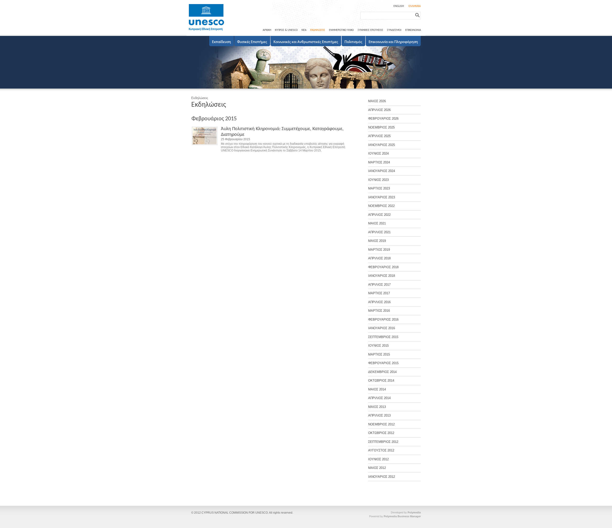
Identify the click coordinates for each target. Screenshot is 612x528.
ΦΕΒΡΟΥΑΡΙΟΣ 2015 (383, 363)
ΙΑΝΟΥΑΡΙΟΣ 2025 (381, 145)
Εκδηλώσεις (199, 98)
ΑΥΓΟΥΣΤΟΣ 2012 (381, 450)
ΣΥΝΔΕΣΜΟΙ (394, 30)
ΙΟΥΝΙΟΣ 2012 (378, 459)
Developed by (406, 512)
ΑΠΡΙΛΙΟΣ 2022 (379, 215)
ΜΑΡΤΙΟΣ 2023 (379, 188)
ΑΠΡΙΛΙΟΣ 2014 (379, 398)
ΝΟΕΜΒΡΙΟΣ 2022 (381, 206)
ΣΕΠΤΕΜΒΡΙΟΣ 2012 (383, 442)
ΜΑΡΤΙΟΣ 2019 (379, 249)
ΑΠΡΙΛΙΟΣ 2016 (379, 302)
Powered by (395, 516)
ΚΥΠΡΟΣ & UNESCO (286, 30)
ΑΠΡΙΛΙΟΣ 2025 (379, 136)
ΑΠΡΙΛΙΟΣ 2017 (379, 284)
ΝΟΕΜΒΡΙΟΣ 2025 (381, 127)
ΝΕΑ (303, 30)
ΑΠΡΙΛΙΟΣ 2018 (379, 258)
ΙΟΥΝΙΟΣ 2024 (378, 153)
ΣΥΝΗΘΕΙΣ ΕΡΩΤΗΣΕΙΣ (370, 30)
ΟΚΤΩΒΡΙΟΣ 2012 (381, 433)
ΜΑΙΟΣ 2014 (377, 389)
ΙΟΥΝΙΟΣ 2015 (378, 345)
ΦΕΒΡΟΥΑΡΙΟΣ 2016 (383, 319)
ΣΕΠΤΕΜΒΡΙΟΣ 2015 (383, 337)
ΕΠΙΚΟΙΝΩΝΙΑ (413, 30)
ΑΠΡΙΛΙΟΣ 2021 (379, 232)
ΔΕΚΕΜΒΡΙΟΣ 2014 (382, 372)
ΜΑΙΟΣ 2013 (377, 407)
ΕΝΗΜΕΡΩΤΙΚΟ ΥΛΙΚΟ (341, 30)
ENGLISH (398, 6)
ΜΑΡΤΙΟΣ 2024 (379, 162)
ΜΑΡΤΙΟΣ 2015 (379, 354)
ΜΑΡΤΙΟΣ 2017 (379, 293)
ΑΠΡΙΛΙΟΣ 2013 (379, 415)
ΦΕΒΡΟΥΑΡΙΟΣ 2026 (383, 118)
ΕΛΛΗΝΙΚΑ (415, 6)
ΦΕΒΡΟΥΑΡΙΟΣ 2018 (383, 267)
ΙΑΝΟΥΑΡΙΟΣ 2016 (381, 328)
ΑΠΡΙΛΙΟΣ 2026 (379, 110)
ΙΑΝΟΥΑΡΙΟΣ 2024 (381, 171)
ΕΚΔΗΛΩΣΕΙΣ (317, 30)
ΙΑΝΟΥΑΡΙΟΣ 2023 (381, 197)
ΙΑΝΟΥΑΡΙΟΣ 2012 (381, 476)
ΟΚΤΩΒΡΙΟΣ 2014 (381, 380)
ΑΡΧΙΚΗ (267, 30)
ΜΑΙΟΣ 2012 (377, 468)
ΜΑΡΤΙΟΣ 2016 (379, 310)
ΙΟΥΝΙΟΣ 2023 (378, 180)
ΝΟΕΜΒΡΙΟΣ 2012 (381, 424)
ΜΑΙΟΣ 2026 (377, 101)
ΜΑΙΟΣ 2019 (377, 241)
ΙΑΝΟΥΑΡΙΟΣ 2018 (381, 276)
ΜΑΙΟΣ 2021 (377, 223)
